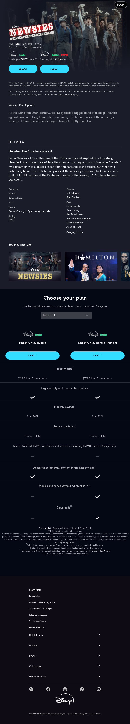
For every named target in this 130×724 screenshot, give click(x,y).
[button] (65, 635)
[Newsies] (35, 266)
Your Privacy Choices (37, 621)
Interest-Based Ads (36, 627)
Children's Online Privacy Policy (42, 602)
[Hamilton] (91, 266)
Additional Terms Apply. (68, 94)
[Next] (124, 265)
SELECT (23, 68)
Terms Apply (44, 528)
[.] (31, 689)
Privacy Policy (34, 596)
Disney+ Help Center (101, 551)
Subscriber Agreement (38, 615)
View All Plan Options (21, 105)
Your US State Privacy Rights (40, 609)
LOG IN (121, 5)
